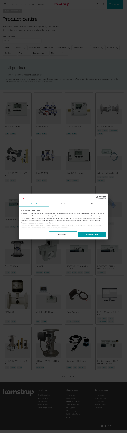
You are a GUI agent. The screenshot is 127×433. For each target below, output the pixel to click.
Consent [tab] (34, 204)
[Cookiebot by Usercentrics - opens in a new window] (97, 197)
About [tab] (93, 204)
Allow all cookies (92, 234)
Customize (62, 234)
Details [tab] (63, 204)
